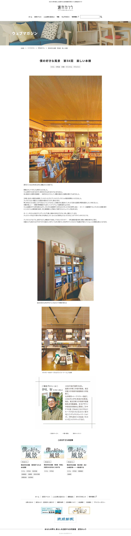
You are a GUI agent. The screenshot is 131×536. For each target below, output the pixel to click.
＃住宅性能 (34, 471)
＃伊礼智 (58, 67)
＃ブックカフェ (69, 67)
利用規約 (88, 502)
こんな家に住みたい (49, 17)
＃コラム (52, 67)
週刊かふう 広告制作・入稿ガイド (45, 502)
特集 (58, 17)
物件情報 (74, 17)
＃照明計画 (23, 477)
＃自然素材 (30, 477)
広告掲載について (71, 502)
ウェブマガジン (65, 17)
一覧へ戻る (65, 433)
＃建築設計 (23, 474)
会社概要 (80, 502)
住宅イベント (38, 17)
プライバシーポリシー (99, 502)
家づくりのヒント (81, 497)
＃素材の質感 (36, 474)
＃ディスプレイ (77, 67)
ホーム (30, 17)
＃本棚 (62, 67)
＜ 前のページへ (54, 433)
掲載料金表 (60, 502)
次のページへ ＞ (77, 433)
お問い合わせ (29, 502)
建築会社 (70, 497)
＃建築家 (30, 474)
